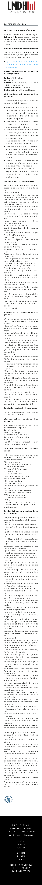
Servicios (21, 847)
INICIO (21, 841)
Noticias (21, 856)
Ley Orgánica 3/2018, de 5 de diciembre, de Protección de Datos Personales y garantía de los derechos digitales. (22, 64)
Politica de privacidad (21, 868)
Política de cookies (21, 871)
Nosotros (21, 853)
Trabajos (21, 844)
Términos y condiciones (21, 864)
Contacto (21, 859)
